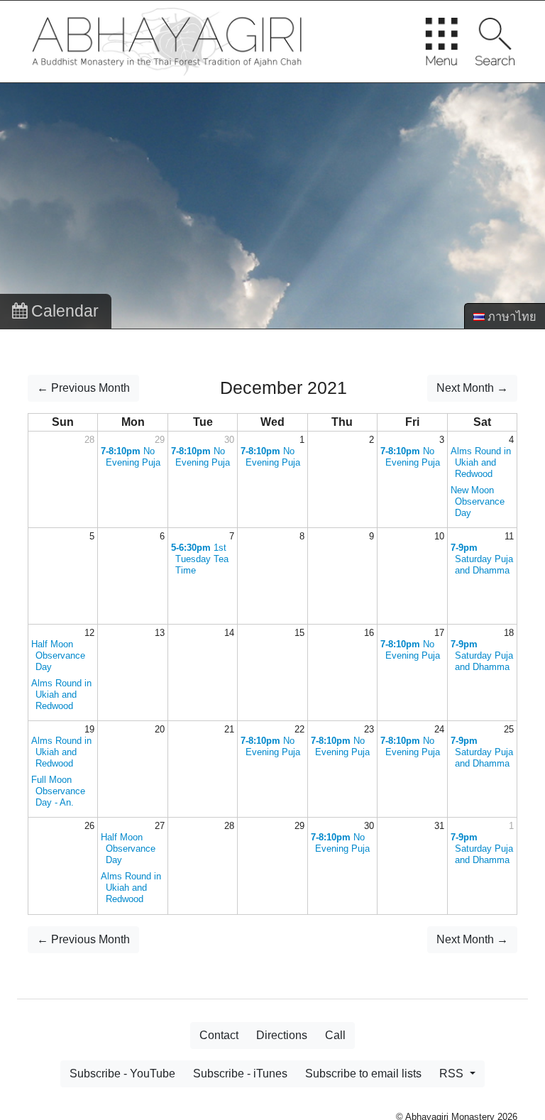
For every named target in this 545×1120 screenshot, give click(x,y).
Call (335, 1035)
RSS (452, 1073)
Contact (218, 1035)
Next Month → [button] (472, 388)
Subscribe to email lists (363, 1073)
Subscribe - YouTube (122, 1073)
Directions (281, 1035)
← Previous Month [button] (83, 388)
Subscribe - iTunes (240, 1073)
